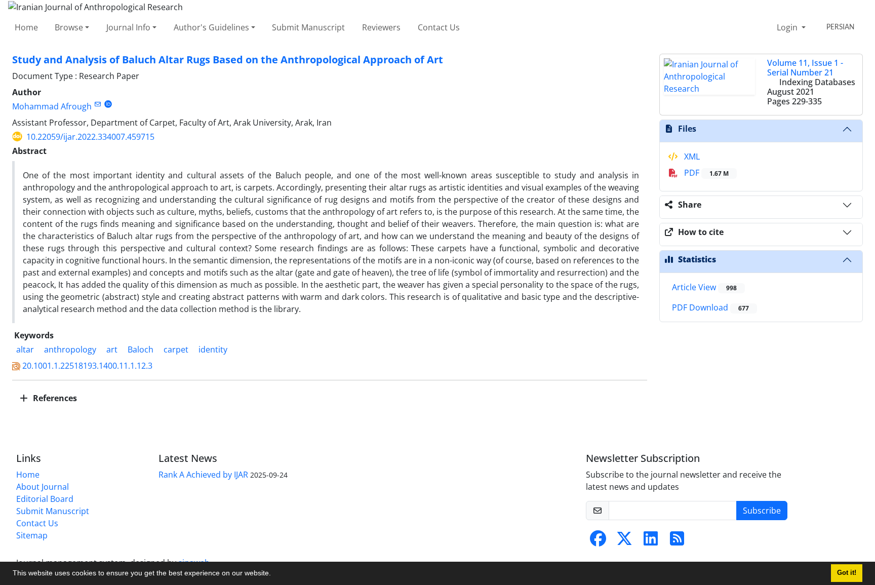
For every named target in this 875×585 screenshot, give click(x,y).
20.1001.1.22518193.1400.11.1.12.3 (87, 365)
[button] (274, 574)
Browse (69, 27)
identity (212, 349)
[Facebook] (598, 541)
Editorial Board (44, 498)
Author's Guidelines (211, 27)
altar (25, 349)
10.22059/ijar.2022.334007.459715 (90, 136)
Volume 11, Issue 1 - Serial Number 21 (805, 67)
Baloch (140, 349)
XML (691, 156)
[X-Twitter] (624, 541)
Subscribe (762, 510)
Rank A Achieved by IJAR (203, 474)
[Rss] (677, 541)
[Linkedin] (651, 541)
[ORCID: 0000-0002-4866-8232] (108, 104)
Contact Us (439, 27)
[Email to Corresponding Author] (97, 104)
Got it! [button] (846, 572)
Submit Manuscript (308, 27)
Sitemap (32, 535)
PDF (705, 172)
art (111, 349)
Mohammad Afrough (52, 106)
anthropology (70, 349)
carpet (176, 349)
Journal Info (128, 27)
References (54, 398)
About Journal (42, 486)
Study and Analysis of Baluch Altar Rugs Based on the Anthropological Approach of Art (227, 59)
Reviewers (381, 27)
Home (26, 27)
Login (788, 27)
